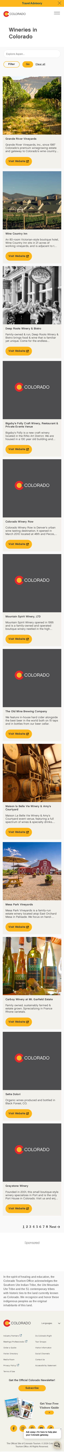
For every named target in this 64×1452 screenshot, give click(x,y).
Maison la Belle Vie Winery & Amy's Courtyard (28, 808)
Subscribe (32, 1388)
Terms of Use (9, 1371)
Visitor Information (43, 1348)
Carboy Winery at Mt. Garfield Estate (29, 999)
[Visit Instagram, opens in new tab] (22, 1428)
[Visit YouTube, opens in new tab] (41, 1428)
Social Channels (42, 1354)
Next (52, 1226)
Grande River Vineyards (21, 139)
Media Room (9, 1360)
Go (28, 64)
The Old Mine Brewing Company (26, 711)
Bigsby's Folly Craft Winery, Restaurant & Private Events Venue (31, 425)
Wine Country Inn (16, 233)
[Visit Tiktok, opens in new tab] (50, 1428)
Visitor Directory (10, 1354)
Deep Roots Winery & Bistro (23, 328)
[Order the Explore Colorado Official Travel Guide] (49, 1412)
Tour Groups (40, 1342)
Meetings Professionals (13, 1342)
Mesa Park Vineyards (19, 904)
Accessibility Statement (45, 1365)
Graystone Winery (17, 1186)
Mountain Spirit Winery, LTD (23, 616)
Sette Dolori (12, 1094)
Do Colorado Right (43, 1336)
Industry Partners (11, 1336)
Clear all (40, 64)
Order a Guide (9, 1348)
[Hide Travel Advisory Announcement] (59, 3)
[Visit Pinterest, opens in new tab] (32, 1428)
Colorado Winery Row (19, 521)
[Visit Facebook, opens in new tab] (13, 1428)
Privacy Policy (9, 1365)
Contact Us (40, 1360)
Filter (11, 64)
